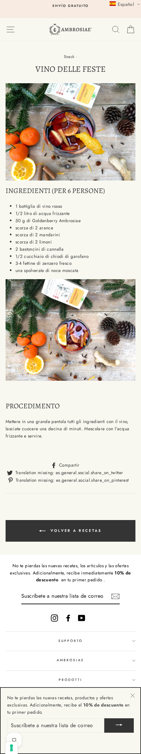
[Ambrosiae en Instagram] (54, 618)
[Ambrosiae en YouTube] (81, 618)
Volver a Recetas (75, 530)
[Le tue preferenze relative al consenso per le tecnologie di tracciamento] (11, 748)
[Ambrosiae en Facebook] (68, 618)
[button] (125, 4)
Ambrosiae (71, 660)
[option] (70, 6)
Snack (69, 57)
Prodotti (70, 679)
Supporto (70, 640)
